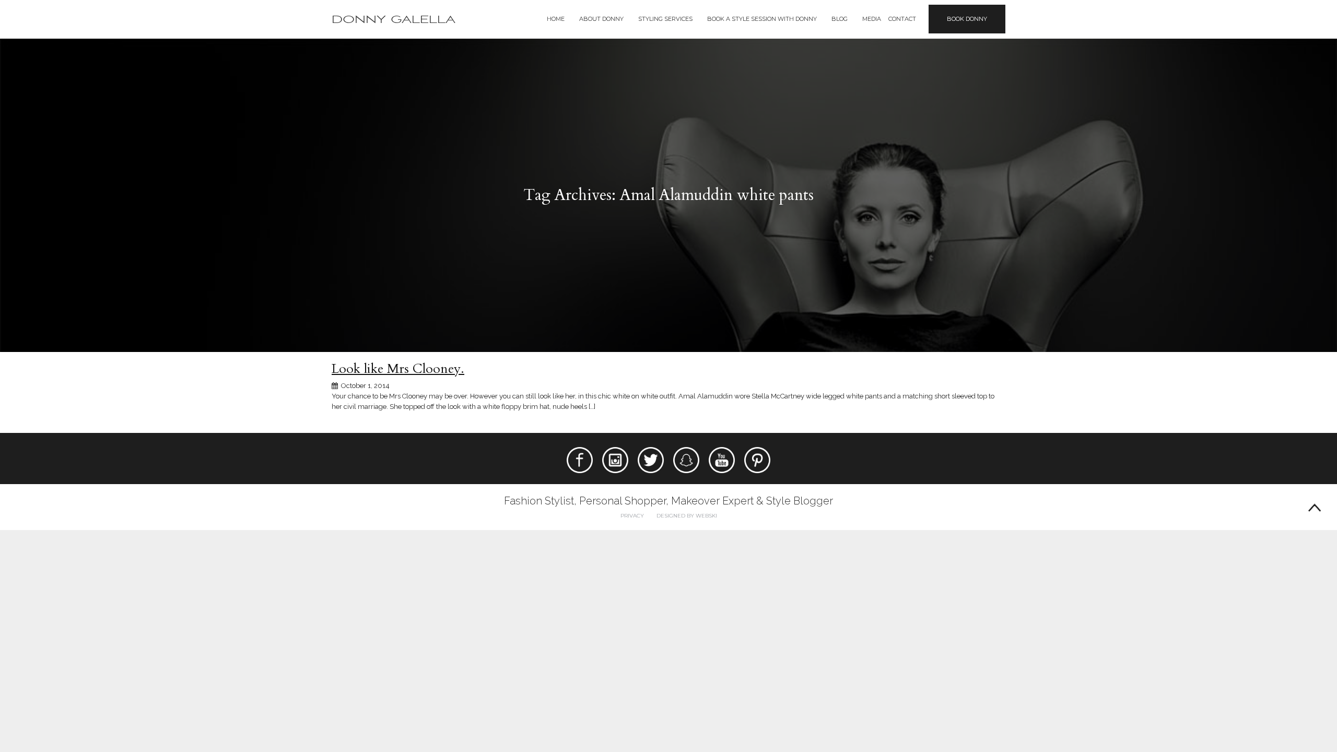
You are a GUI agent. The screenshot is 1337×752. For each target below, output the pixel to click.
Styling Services (665, 18)
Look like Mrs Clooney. (398, 369)
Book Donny (967, 18)
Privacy (632, 515)
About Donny (601, 18)
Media (871, 18)
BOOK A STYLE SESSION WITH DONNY (762, 18)
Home (556, 18)
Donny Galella (393, 19)
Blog (839, 18)
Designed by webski (686, 515)
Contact (902, 18)
